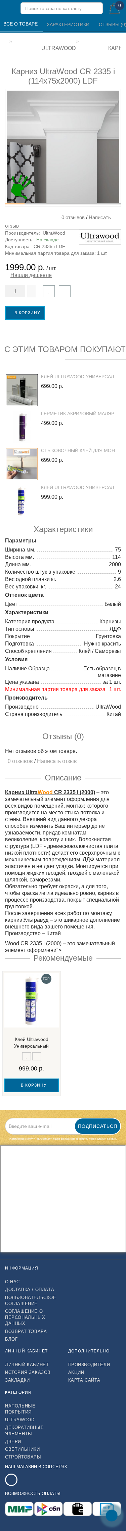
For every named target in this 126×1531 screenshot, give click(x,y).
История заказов (28, 1372)
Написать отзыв (57, 761)
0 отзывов (72, 217)
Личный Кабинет (27, 1364)
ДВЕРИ (13, 1441)
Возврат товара (26, 1331)
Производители (89, 1364)
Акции (76, 1372)
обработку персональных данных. (96, 1138)
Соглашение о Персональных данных (25, 1317)
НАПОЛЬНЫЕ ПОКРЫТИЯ (20, 1409)
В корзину (26, 312)
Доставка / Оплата (29, 1289)
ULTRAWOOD (19, 1419)
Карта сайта (84, 1380)
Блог (11, 1339)
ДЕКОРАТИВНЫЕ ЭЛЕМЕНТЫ (24, 1430)
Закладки (17, 1380)
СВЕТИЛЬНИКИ (22, 1449)
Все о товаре (21, 24)
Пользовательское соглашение (30, 1300)
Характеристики (69, 24)
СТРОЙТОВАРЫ (23, 1457)
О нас (12, 1281)
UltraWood (54, 233)
